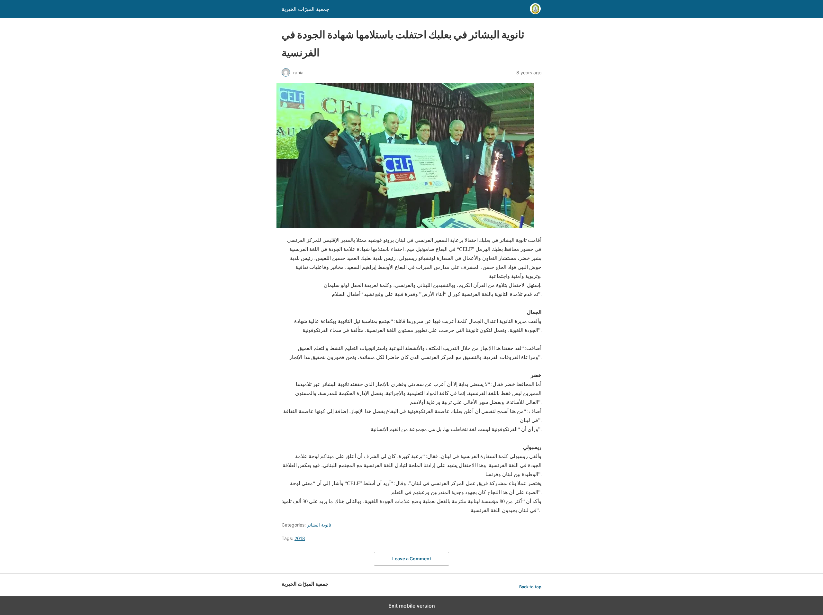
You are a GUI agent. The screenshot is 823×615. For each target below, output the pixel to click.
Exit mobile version (411, 605)
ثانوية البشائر (319, 525)
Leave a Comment (411, 558)
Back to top (530, 586)
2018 (299, 538)
